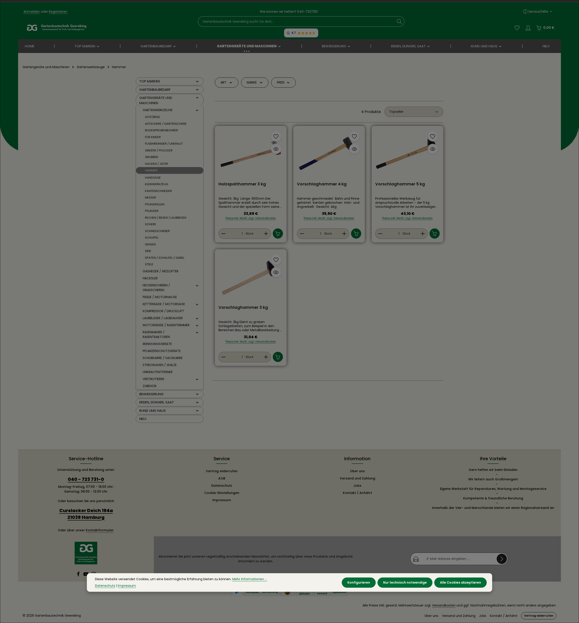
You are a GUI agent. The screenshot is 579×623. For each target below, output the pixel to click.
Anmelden (32, 11)
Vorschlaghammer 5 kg (400, 184)
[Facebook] (79, 575)
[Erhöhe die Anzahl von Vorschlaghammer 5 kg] (423, 233)
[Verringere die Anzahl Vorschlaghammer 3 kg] (223, 357)
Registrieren (58, 11)
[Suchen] (399, 21)
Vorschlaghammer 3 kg (243, 307)
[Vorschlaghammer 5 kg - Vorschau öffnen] (433, 149)
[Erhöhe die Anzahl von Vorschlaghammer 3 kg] (266, 357)
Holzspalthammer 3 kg (242, 184)
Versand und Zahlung (357, 478)
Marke (252, 82)
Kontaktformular (100, 530)
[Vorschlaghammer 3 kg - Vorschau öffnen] (276, 272)
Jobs (357, 485)
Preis (281, 82)
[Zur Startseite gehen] (56, 28)
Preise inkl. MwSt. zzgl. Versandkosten (250, 218)
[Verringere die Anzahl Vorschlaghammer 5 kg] (380, 233)
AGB (221, 478)
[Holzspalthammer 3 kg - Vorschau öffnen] (276, 149)
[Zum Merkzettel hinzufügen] (276, 136)
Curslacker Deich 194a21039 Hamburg (86, 513)
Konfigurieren (358, 582)
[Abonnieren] (502, 559)
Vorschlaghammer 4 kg (322, 184)
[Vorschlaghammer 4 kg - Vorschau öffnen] (354, 149)
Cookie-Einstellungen (221, 493)
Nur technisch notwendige (405, 582)
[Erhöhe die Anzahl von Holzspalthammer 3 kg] (266, 233)
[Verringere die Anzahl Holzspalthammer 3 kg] (223, 233)
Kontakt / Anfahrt (357, 493)
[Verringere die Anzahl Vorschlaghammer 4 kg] (302, 233)
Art (223, 82)
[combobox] (296, 21)
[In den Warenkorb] (278, 233)
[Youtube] (86, 575)
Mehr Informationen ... (249, 579)
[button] (197, 81)
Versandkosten (444, 605)
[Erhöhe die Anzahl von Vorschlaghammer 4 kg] (344, 233)
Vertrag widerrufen (221, 471)
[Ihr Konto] (528, 28)
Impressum (221, 500)
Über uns (357, 471)
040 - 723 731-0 (86, 479)
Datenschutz (221, 485)
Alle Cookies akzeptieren (460, 582)
